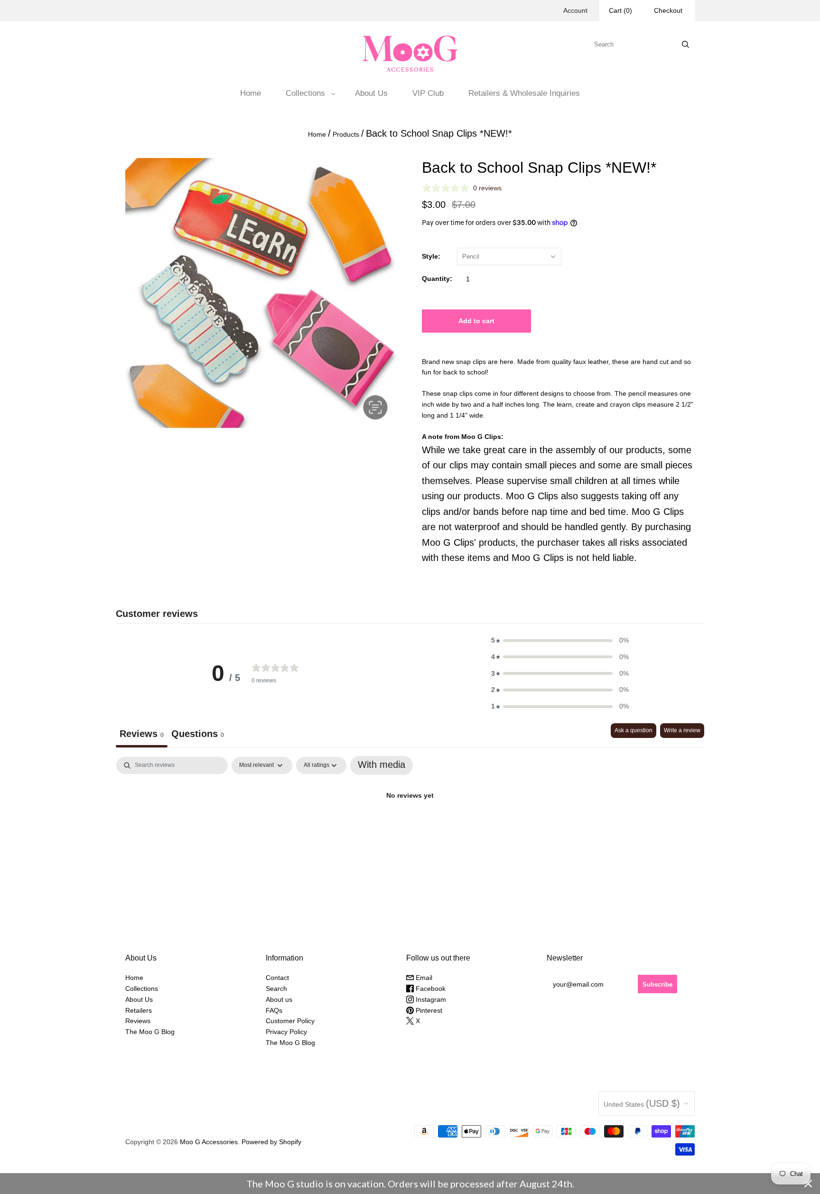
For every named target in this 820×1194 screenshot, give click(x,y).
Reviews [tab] (142, 733)
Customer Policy (290, 1021)
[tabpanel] (410, 827)
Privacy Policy (286, 1031)
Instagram (430, 999)
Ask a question (633, 730)
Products (346, 134)
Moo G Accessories (209, 1142)
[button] (560, 640)
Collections (305, 93)
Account (575, 10)
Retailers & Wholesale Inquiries (524, 93)
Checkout (668, 10)
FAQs (274, 1010)
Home (250, 93)
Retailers (138, 1010)
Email (423, 977)
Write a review (682, 730)
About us (279, 999)
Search (276, 988)
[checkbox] (381, 765)
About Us (371, 93)
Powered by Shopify (271, 1142)
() (620, 10)
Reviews (137, 1021)
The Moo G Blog (150, 1031)
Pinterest (428, 1010)
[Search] (685, 44)
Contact (277, 977)
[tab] (198, 735)
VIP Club (428, 93)
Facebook (430, 988)
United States (642, 1103)
